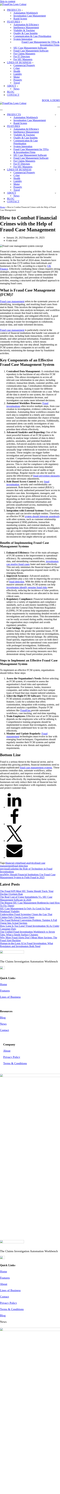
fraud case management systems (36, 767)
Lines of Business (10, 997)
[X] (14, 840)
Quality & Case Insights (25, 33)
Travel (16, 82)
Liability (17, 74)
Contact (4, 1030)
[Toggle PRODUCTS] (55, 114)
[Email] (14, 857)
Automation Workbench (25, 12)
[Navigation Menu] (1, 109)
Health (16, 71)
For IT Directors (21, 56)
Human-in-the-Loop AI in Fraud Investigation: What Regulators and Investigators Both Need (26, 945)
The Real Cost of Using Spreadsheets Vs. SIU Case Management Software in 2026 (26, 898)
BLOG (10, 91)
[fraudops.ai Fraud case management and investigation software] (13, 4)
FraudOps (25, 710)
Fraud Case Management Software (30, 50)
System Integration (22, 39)
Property (17, 79)
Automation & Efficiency (26, 24)
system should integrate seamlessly (42, 516)
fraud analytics (27, 863)
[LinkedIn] (14, 807)
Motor (16, 77)
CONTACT (13, 94)
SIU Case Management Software (30, 47)
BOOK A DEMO (51, 100)
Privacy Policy (11, 1057)
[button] (22, 10)
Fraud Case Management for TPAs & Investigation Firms (40, 43)
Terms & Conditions (15, 1063)
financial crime (12, 863)
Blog (3, 1017)
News (16, 88)
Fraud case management (12, 301)
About (6, 1050)
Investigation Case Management (29, 15)
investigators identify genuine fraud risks (26, 587)
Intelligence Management (26, 27)
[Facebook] (14, 824)
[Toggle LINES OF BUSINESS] (55, 169)
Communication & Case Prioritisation (32, 36)
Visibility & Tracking (24, 30)
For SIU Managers (22, 59)
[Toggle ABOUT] (55, 193)
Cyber (16, 68)
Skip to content (7, 1)
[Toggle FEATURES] (55, 126)
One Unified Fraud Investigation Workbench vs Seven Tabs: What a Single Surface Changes (27, 933)
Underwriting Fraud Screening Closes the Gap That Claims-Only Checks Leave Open (26, 916)
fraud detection (16, 581)
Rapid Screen (20, 18)
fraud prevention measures (46, 475)
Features (5, 990)
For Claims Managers (24, 53)
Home (2, 207)
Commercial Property (24, 65)
